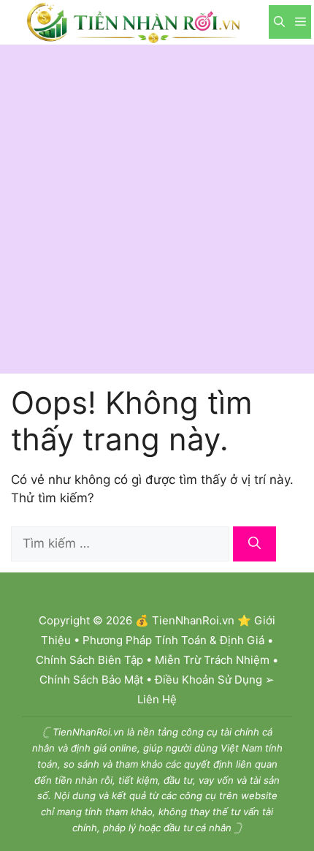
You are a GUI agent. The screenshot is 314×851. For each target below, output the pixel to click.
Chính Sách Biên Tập (89, 660)
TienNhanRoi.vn (193, 620)
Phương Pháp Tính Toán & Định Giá (173, 640)
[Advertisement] (157, 209)
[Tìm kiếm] (254, 543)
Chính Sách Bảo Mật (91, 680)
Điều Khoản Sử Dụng (208, 680)
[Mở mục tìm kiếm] (279, 22)
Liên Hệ (157, 699)
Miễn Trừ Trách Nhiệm (212, 660)
